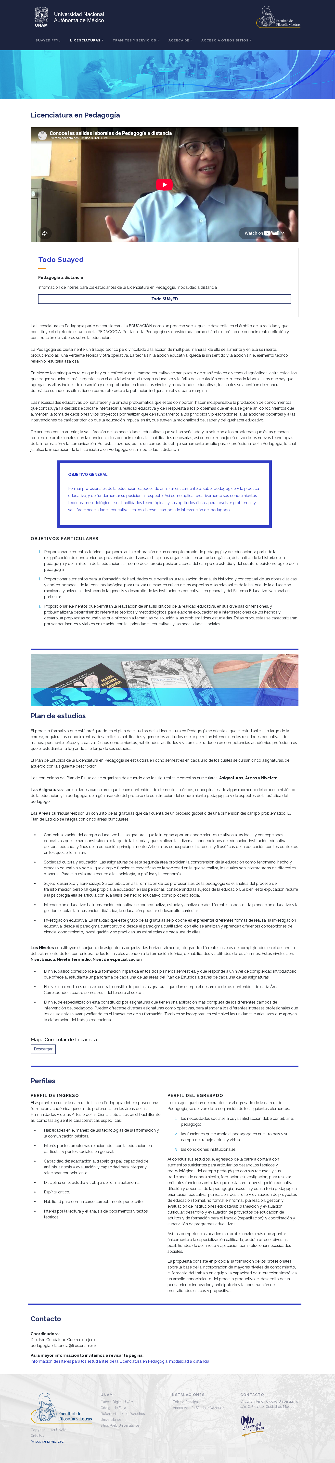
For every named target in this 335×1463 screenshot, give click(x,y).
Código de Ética (113, 1408)
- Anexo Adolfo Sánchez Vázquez (197, 1408)
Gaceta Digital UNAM (117, 1402)
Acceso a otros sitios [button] (225, 40)
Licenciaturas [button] (85, 40)
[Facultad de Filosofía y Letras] (61, 1410)
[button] (164, 299)
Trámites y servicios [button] (134, 40)
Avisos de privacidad (47, 1441)
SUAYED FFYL (48, 40)
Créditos (37, 1435)
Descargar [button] (43, 1049)
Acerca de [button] (178, 40)
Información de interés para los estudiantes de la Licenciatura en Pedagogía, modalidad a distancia (120, 1361)
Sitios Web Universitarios (120, 1425)
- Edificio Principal (184, 1402)
